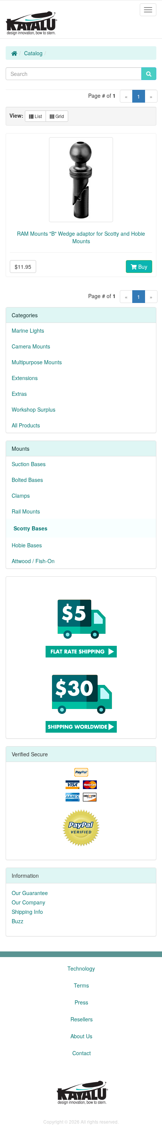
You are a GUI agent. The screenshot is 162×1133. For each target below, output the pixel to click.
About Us (81, 1036)
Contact (81, 1053)
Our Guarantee (30, 893)
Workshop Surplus (33, 409)
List (38, 116)
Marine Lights (28, 330)
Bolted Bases (27, 479)
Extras (19, 393)
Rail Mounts (26, 511)
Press (81, 1002)
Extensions (25, 378)
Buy (142, 266)
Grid (59, 116)
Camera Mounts (31, 346)
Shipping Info (27, 911)
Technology (81, 968)
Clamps (21, 495)
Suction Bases (29, 464)
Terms (81, 985)
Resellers (81, 1019)
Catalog (33, 53)
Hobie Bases (27, 545)
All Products (26, 425)
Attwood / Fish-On (33, 561)
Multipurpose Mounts (37, 362)
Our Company (28, 902)
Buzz (17, 921)
